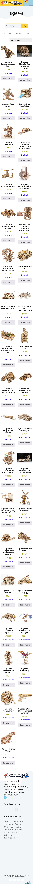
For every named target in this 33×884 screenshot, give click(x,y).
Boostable (22, 876)
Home (3, 33)
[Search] (24, 26)
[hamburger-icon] (31, 4)
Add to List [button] (8, 78)
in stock (8, 67)
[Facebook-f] (5, 797)
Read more (8, 364)
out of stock (8, 353)
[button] (16, 809)
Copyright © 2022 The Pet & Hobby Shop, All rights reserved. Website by (16, 875)
